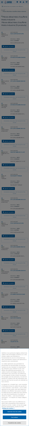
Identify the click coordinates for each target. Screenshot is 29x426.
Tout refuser (14, 417)
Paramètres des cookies (14, 423)
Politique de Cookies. (7, 408)
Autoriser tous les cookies (15, 411)
